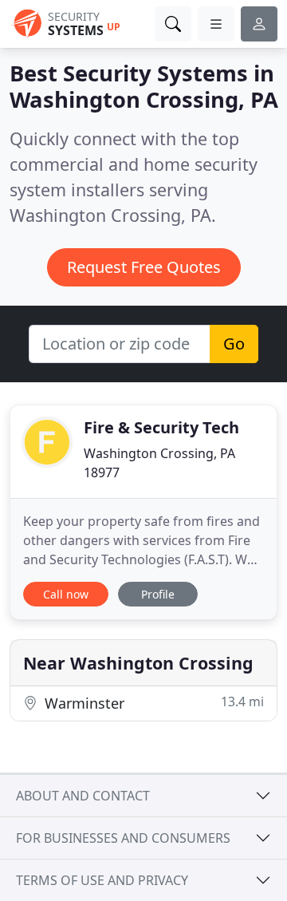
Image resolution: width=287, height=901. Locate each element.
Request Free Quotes (144, 267)
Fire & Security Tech (161, 427)
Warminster (152, 703)
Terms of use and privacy (102, 880)
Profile (158, 594)
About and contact (83, 795)
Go (234, 343)
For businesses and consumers (123, 838)
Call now (65, 594)
